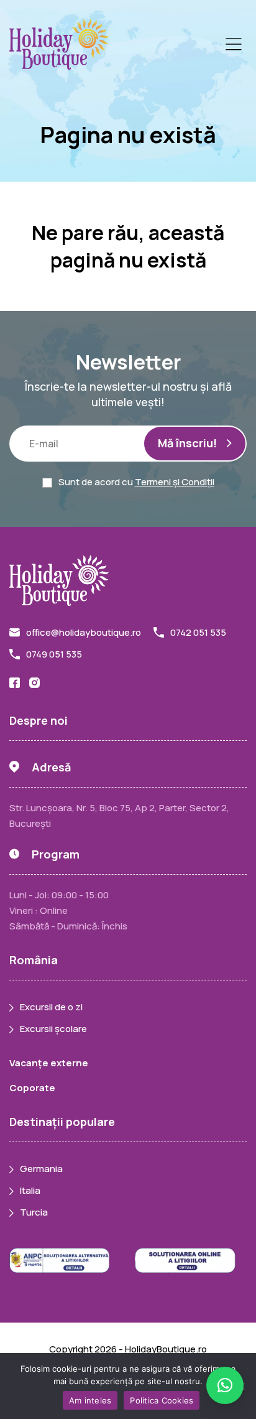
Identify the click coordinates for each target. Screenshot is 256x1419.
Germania (41, 1168)
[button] (225, 1385)
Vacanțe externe (48, 1062)
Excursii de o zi (51, 1006)
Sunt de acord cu (136, 481)
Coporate (32, 1087)
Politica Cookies (161, 1400)
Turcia (34, 1212)
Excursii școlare (53, 1028)
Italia (30, 1190)
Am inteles (90, 1400)
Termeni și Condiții (174, 481)
